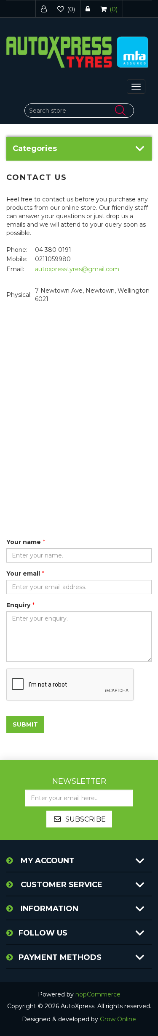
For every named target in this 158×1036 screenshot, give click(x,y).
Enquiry (18, 605)
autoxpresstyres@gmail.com (77, 269)
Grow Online (118, 1019)
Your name (23, 542)
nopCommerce (98, 994)
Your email (23, 573)
